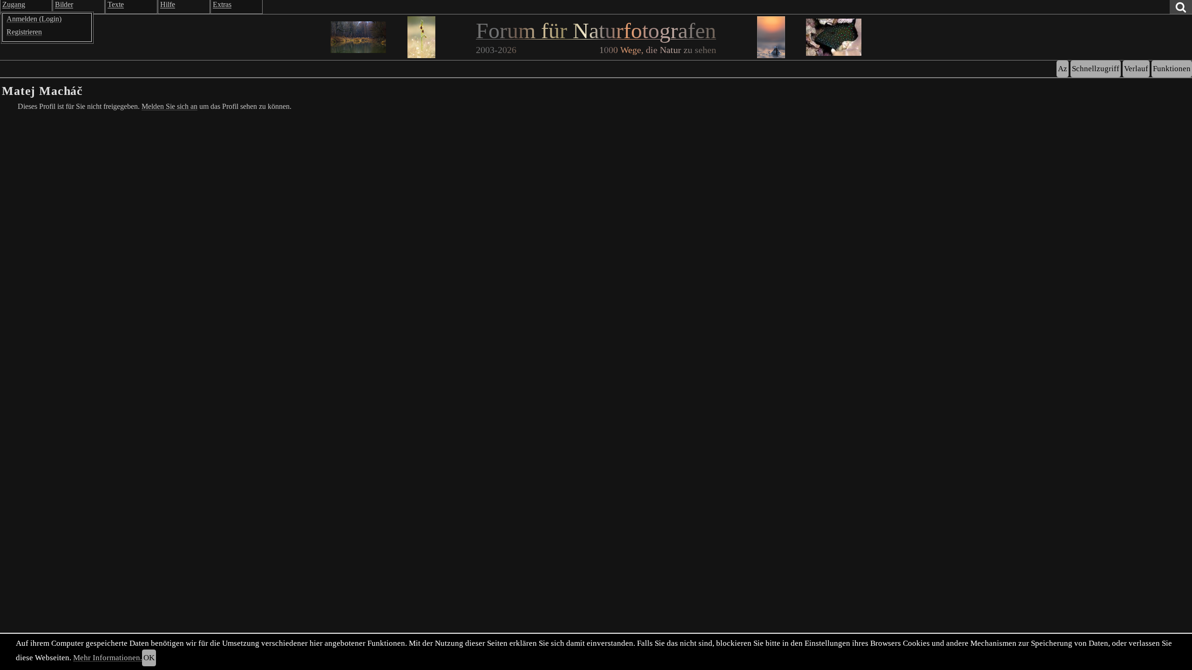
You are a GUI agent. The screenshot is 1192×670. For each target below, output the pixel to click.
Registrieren (24, 32)
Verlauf (1136, 68)
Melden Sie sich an (169, 106)
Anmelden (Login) (34, 19)
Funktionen (1172, 68)
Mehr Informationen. (107, 657)
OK (149, 657)
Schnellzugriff (1095, 68)
